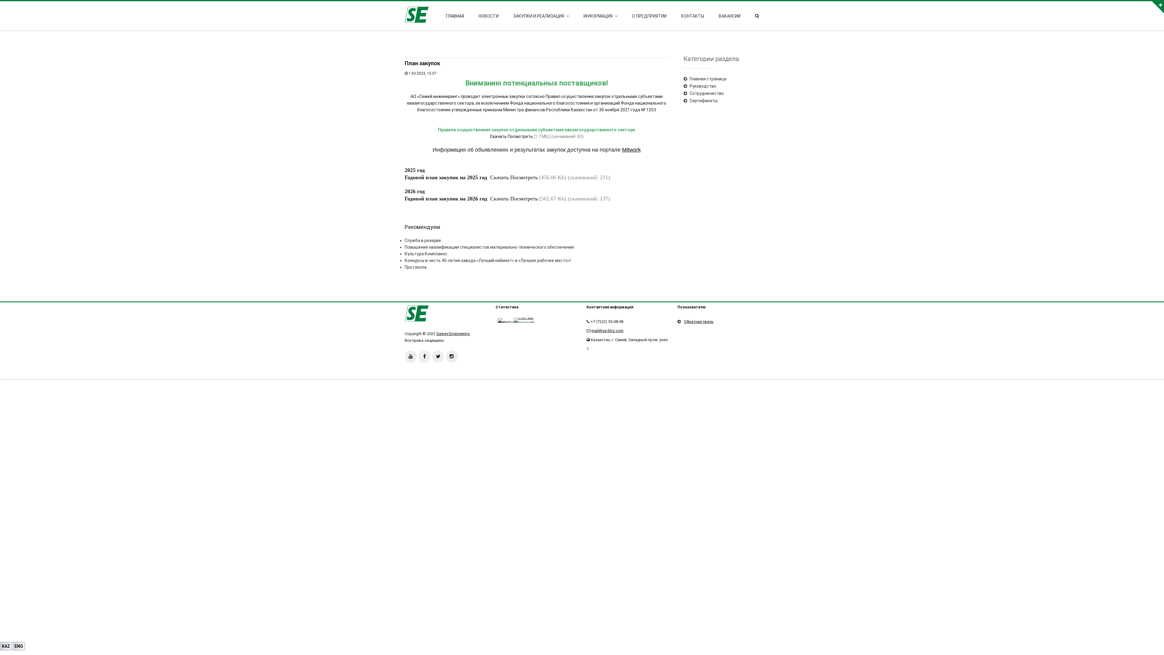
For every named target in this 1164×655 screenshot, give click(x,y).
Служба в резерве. (423, 240)
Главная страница (708, 78)
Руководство (703, 86)
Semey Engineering (453, 333)
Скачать (498, 136)
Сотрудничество (707, 93)
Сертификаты (703, 100)
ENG (19, 646)
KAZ (6, 646)
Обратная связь (699, 321)
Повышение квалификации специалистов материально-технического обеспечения (489, 247)
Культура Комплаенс (426, 253)
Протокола (415, 267)
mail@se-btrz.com (607, 330)
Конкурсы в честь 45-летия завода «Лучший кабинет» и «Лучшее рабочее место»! (488, 260)
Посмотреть (520, 136)
